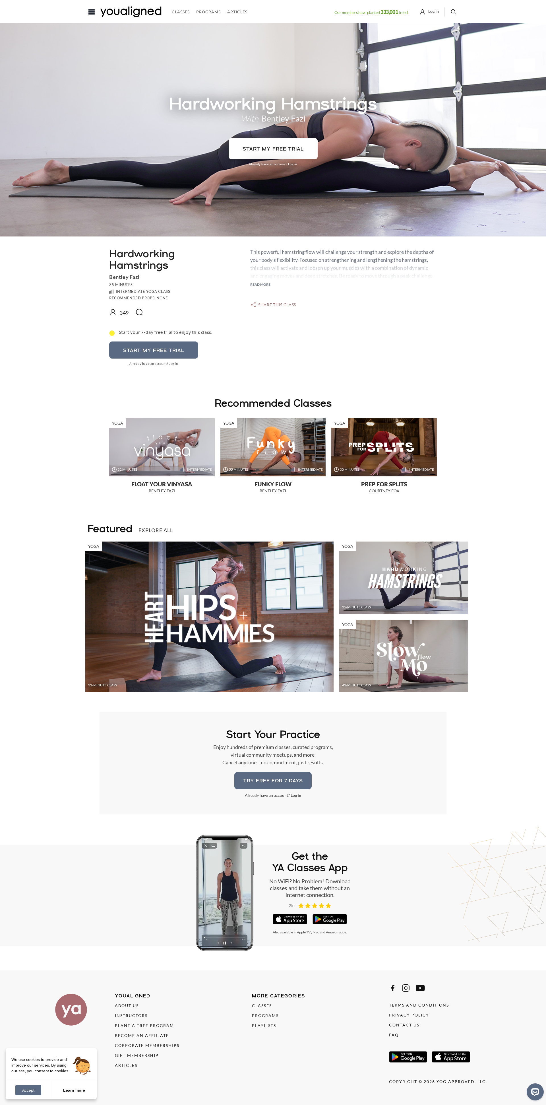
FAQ (394, 1034)
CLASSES (262, 1005)
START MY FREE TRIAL (273, 148)
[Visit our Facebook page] (392, 988)
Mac (316, 932)
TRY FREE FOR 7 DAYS (273, 780)
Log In (433, 11)
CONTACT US (404, 1024)
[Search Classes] (453, 12)
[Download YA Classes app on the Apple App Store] (290, 919)
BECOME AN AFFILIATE (142, 1035)
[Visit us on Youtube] (420, 988)
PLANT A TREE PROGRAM (144, 1025)
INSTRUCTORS (131, 1015)
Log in (292, 164)
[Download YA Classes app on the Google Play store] (330, 919)
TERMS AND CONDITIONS (419, 1005)
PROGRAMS (265, 1015)
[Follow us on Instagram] (406, 988)
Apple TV (304, 932)
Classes (181, 11)
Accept (28, 1090)
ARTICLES (126, 1065)
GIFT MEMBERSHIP (137, 1055)
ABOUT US (127, 1005)
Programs (208, 11)
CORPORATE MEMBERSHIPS (147, 1045)
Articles (237, 11)
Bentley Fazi (283, 118)
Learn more (74, 1089)
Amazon (332, 932)
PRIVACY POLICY (409, 1015)
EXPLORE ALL (155, 530)
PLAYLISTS (264, 1025)
